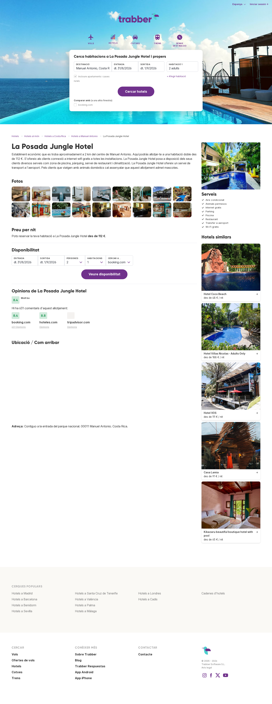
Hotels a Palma (85, 605)
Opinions (44, 327)
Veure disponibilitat (104, 274)
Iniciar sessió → (259, 4)
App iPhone (83, 678)
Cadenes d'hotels (213, 593)
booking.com (85, 104)
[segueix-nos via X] (218, 677)
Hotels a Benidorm (24, 605)
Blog (78, 660)
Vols (15, 654)
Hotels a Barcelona (24, 599)
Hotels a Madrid (22, 593)
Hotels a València (86, 599)
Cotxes (17, 672)
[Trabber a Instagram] (204, 677)
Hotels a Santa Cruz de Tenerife (96, 593)
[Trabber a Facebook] (211, 677)
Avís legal (207, 667)
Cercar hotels (136, 91)
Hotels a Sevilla (22, 611)
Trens (16, 678)
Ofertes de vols (23, 660)
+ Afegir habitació (176, 76)
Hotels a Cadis (147, 599)
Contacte (145, 654)
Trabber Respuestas (90, 666)
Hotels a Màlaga (86, 611)
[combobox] (93, 66)
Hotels (16, 666)
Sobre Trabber (86, 654)
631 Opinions (19, 327)
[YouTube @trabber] (225, 677)
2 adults (174, 68)
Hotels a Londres (149, 593)
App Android (84, 672)
